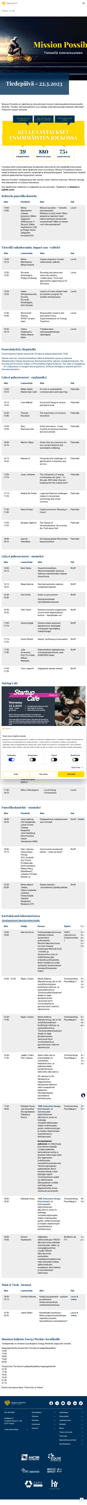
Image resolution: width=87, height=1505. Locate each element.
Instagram (69, 1403)
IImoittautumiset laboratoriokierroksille (21, 920)
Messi (61, 1428)
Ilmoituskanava (64, 1444)
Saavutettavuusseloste (67, 1440)
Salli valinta (43, 774)
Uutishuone (36, 1424)
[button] (43, 710)
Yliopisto (35, 1428)
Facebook (51, 1403)
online (74, 1299)
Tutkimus (35, 1416)
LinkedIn (75, 1403)
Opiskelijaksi (36, 1412)
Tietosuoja (63, 1436)
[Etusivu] (10, 3)
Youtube (63, 1403)
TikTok (81, 1403)
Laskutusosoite (65, 1420)
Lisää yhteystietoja (11, 1429)
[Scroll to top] (82, 1500)
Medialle (62, 1424)
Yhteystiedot (64, 1416)
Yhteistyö (35, 1420)
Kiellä (16, 774)
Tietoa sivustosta (65, 1432)
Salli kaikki (71, 774)
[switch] (33, 759)
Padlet (81, 819)
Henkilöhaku (63, 1412)
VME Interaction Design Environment (49, 1107)
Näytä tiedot (75, 767)
